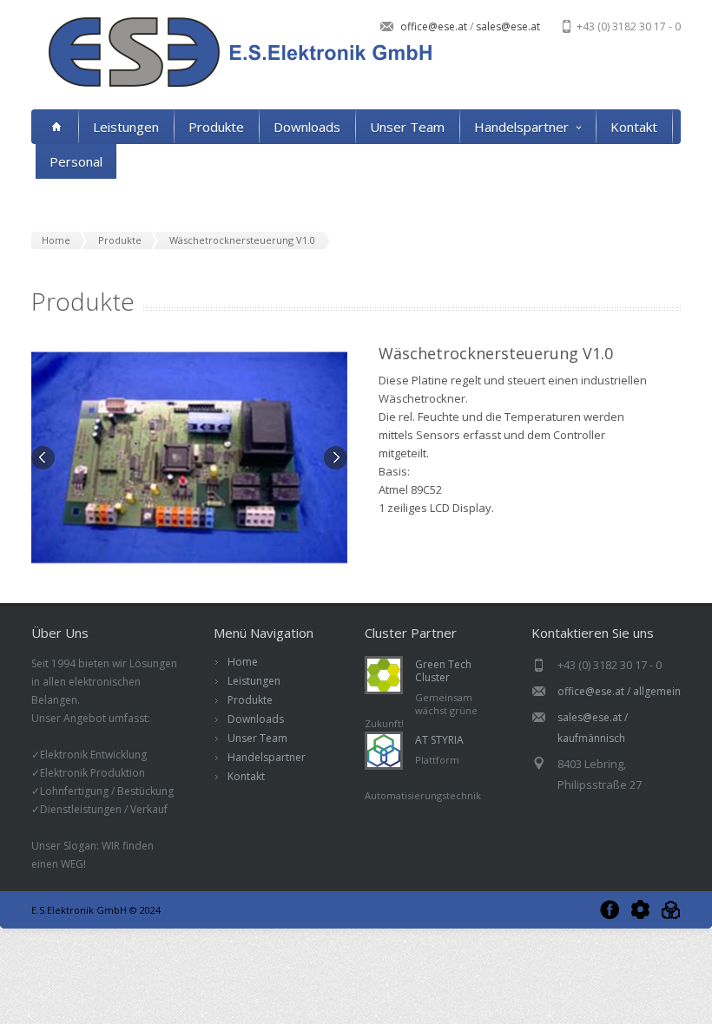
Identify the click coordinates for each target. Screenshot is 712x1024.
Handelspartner (521, 126)
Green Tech (640, 910)
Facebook (610, 910)
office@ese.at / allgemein (619, 691)
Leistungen (126, 126)
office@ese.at (435, 26)
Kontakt (633, 126)
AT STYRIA (439, 739)
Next (334, 459)
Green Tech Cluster (443, 671)
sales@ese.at (506, 26)
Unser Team (407, 126)
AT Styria (671, 910)
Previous (44, 459)
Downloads (307, 126)
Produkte (216, 126)
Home (242, 661)
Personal (75, 161)
